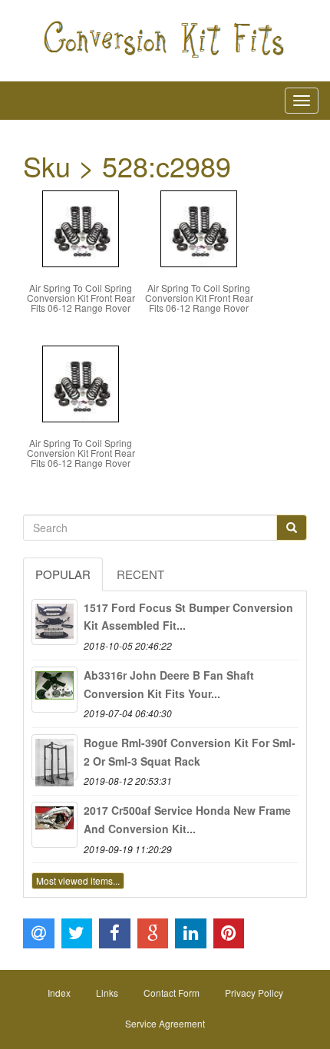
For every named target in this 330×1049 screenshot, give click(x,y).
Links (107, 992)
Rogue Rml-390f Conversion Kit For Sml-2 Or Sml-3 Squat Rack (189, 752)
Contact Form (172, 992)
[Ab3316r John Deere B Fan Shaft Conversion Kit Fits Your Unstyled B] (54, 690)
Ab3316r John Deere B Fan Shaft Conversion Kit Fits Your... (169, 684)
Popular (63, 574)
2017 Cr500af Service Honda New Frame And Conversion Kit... (187, 819)
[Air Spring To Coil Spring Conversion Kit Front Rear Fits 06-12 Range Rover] (80, 227)
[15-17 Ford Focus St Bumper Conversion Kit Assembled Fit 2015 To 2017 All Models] (54, 622)
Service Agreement (165, 1023)
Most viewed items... (78, 880)
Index (59, 992)
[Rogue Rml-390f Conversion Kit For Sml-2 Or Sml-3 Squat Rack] (54, 757)
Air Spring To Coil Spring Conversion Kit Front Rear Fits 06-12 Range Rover (81, 297)
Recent (140, 574)
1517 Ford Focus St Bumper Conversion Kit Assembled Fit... (188, 617)
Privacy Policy (254, 992)
